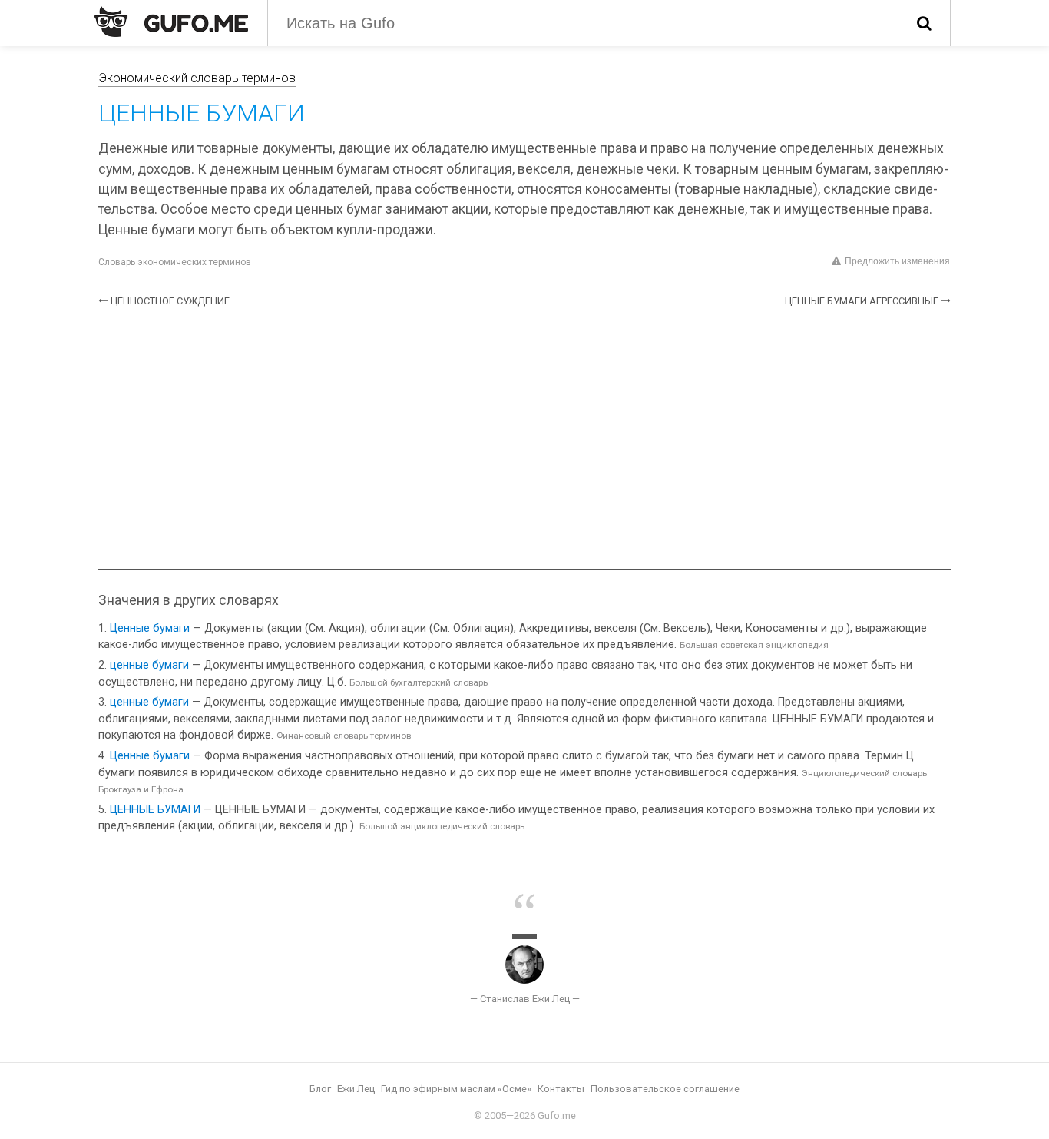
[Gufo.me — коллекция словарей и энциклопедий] (171, 21)
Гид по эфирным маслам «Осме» (456, 1088)
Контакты (561, 1088)
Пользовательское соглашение (665, 1088)
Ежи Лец (356, 1088)
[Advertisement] (524, 438)
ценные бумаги (149, 665)
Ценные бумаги (150, 628)
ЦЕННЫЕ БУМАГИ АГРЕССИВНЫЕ (861, 301)
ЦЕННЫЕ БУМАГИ (155, 809)
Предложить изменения (897, 261)
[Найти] (924, 23)
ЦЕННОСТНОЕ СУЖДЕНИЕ (170, 301)
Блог (320, 1088)
